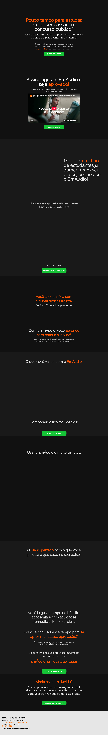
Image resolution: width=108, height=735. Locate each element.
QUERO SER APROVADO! (54, 671)
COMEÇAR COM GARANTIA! (54, 703)
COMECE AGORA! (54, 433)
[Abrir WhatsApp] (104, 731)
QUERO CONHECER (54, 54)
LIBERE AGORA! (54, 127)
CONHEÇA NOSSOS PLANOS (54, 270)
